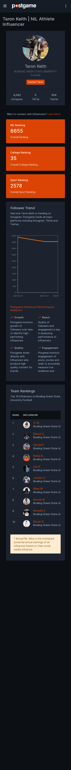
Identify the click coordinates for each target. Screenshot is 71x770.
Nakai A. (38, 455)
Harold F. (38, 444)
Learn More (53, 114)
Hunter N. (39, 499)
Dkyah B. (38, 521)
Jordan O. (39, 477)
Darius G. (39, 433)
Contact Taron (35, 82)
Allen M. (38, 488)
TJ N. (36, 422)
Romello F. (39, 510)
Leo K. (37, 466)
